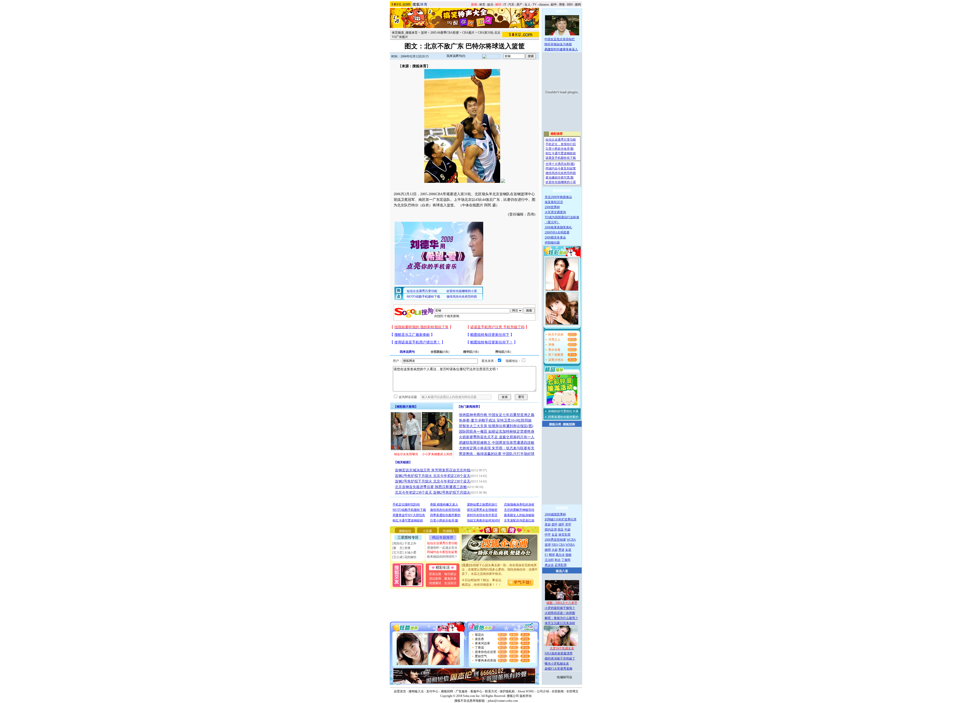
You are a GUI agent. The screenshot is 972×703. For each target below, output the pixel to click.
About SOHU (525, 691)
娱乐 (490, 4)
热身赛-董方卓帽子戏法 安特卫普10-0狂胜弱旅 (495, 420)
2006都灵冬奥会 (555, 237)
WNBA (570, 544)
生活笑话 (450, 583)
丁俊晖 (566, 560)
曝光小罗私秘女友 (557, 663)
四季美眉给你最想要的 (563, 417)
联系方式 (491, 691)
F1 (546, 555)
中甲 (548, 534)
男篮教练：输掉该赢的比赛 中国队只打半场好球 (496, 454)
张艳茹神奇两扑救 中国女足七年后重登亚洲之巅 (496, 415)
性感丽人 (449, 531)
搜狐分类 (555, 424)
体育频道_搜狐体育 (405, 32)
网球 (552, 555)
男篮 (561, 550)
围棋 (568, 555)
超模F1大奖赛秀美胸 (558, 668)
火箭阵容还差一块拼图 (560, 613)
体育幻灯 (562, 11)
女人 (527, 4)
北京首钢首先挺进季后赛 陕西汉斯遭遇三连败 (431, 487)
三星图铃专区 (408, 537)
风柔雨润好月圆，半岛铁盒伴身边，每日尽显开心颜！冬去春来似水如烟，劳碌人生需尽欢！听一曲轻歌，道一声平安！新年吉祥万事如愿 (500, 574)
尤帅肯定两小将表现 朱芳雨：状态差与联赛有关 (496, 448)
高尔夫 (560, 555)
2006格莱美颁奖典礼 (558, 227)
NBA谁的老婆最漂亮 (559, 653)
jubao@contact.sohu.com (503, 700)
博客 (562, 4)
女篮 (568, 550)
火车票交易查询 (555, 212)
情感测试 (435, 583)
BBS (570, 4)
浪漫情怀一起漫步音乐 (442, 548)
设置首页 (400, 691)
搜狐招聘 (447, 691)
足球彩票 (561, 565)
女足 (555, 534)
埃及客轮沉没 (554, 202)
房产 (519, 4)
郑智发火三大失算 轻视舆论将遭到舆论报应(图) (496, 426)
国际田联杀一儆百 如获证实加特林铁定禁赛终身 (496, 431)
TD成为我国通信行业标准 (562, 217)
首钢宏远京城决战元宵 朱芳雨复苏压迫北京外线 (432, 470)
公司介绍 (543, 691)
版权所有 (526, 696)
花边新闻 (435, 578)
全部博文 (572, 691)
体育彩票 (564, 534)
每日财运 (450, 574)
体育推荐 (562, 508)
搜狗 (578, 4)
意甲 (568, 524)
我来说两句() (456, 56)
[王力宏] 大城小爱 (404, 552)
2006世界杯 (552, 207)
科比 (558, 560)
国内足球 (551, 529)
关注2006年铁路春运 (558, 197)
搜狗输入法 (416, 691)
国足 (561, 529)
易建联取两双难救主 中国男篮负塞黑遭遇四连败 (496, 443)
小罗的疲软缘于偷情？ (560, 608)
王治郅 (549, 560)
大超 (555, 550)
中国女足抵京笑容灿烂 (559, 39)
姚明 (548, 550)
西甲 (555, 524)
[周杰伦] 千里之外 (404, 543)
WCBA (571, 539)
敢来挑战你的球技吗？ (442, 556)
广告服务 (462, 691)
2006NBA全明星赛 (557, 232)
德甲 (561, 524)
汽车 (511, 4)
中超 (567, 529)
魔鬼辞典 (450, 578)
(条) (440, 352)
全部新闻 (558, 691)
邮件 (554, 4)
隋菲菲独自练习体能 (558, 44)
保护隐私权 (507, 691)
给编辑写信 (564, 677)
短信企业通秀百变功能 (442, 543)
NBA (555, 544)
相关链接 (403, 462)
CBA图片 (468, 32)
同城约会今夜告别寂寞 (442, 552)
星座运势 (435, 574)
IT (504, 4)
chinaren (544, 4)
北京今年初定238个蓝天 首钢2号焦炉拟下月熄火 (432, 492)
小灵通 (427, 531)
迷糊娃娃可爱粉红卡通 (563, 411)
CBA (562, 544)
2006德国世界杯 (555, 514)
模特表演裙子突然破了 (560, 658)
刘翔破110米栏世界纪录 (561, 519)
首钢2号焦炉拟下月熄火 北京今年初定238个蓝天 (432, 476)
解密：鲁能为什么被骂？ (561, 618)
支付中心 (432, 691)
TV (535, 4)
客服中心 (476, 691)
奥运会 (549, 565)
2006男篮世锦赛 (555, 539)
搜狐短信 (405, 531)
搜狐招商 (569, 424)
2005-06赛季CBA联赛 (444, 32)
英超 (548, 524)
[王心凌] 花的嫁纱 (404, 557)
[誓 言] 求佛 (401, 548)
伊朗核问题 (552, 242)
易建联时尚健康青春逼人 (561, 49)
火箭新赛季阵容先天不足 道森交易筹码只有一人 (496, 437)
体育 (482, 4)
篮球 (424, 32)
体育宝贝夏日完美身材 (560, 623)
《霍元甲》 (552, 222)
